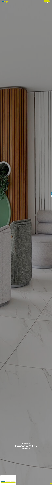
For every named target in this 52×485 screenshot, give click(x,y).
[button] (15, 476)
